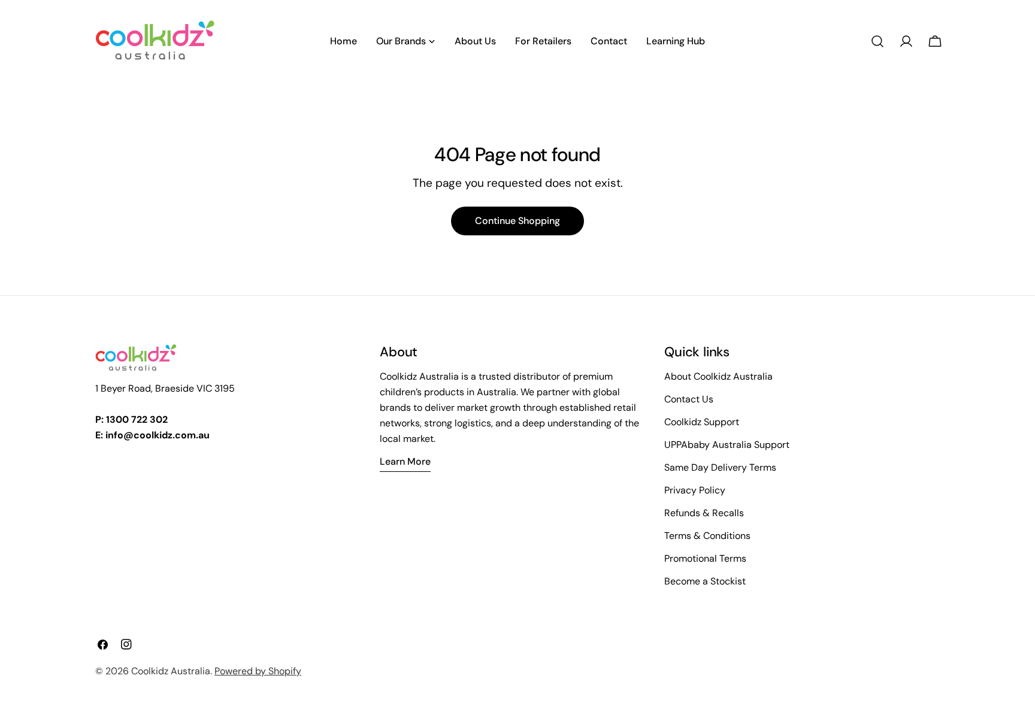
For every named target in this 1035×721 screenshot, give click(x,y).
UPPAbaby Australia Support (726, 444)
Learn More (405, 461)
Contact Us (688, 399)
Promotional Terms (705, 558)
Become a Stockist (705, 581)
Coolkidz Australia (170, 671)
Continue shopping (517, 220)
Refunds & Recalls (704, 513)
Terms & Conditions (707, 535)
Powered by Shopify (257, 671)
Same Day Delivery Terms (720, 467)
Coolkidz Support (701, 422)
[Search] (877, 41)
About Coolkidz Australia (718, 376)
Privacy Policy (694, 490)
